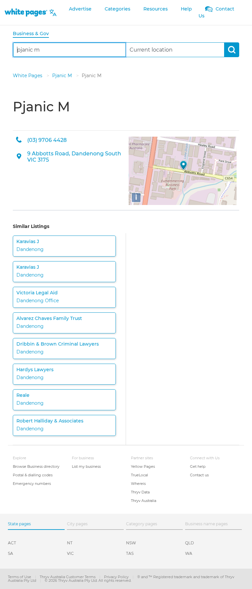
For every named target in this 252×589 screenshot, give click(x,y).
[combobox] (69, 50)
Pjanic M (62, 76)
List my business (86, 466)
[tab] (33, 34)
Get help (197, 466)
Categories (117, 9)
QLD (189, 542)
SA (10, 553)
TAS (130, 553)
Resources (155, 9)
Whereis (138, 483)
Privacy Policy (117, 577)
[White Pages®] (26, 12)
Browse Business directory (36, 466)
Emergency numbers (32, 483)
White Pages (28, 76)
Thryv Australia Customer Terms (68, 577)
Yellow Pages (143, 466)
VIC (70, 553)
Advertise (80, 9)
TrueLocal (139, 475)
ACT (12, 542)
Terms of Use (20, 577)
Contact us (199, 475)
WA (188, 553)
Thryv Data (140, 492)
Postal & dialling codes (32, 475)
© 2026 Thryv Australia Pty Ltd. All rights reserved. (88, 580)
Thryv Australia (143, 500)
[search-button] (231, 50)
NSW (131, 542)
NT (70, 542)
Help (186, 9)
